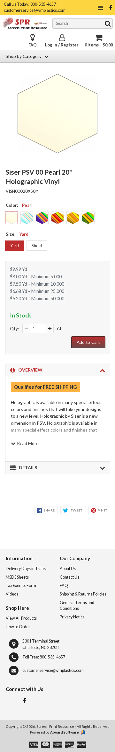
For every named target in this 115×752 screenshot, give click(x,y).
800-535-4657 (52, 657)
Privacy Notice (72, 617)
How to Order (18, 626)
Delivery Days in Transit (27, 568)
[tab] (57, 370)
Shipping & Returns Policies (83, 594)
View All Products (21, 618)
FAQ (32, 45)
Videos (12, 594)
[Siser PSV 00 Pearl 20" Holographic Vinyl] (58, 151)
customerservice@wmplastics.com (53, 670)
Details (28, 467)
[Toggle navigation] (100, 7)
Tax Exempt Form (21, 585)
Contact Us (69, 577)
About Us (68, 568)
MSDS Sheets (17, 577)
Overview (30, 370)
